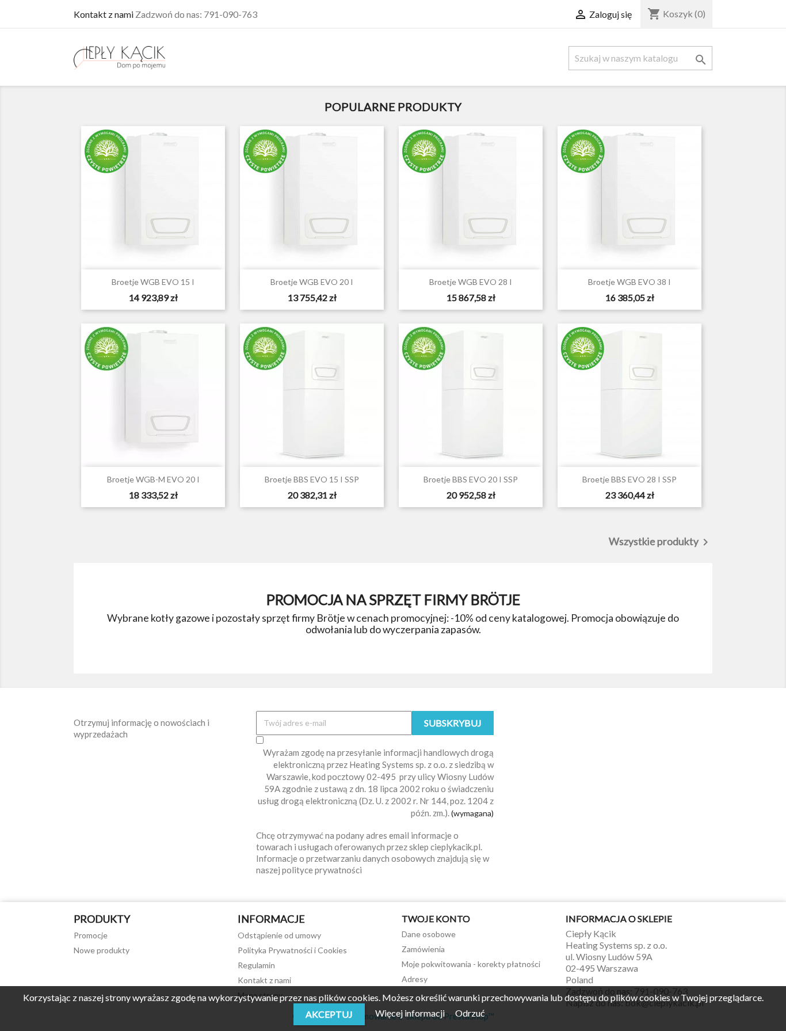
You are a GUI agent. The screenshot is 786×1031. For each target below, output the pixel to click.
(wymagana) (376, 782)
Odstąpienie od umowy (279, 935)
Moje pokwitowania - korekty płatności (471, 964)
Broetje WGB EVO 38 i (629, 282)
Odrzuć (469, 1012)
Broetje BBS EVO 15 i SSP (312, 479)
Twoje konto (436, 918)
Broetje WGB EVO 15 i (153, 282)
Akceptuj (329, 1014)
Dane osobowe (429, 934)
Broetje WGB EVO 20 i (311, 282)
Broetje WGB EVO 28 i (470, 282)
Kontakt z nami (103, 14)
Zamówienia (423, 949)
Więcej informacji (411, 1012)
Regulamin (256, 965)
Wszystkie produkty (660, 542)
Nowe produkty (101, 950)
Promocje (91, 935)
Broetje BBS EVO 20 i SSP (470, 479)
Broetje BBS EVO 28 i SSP (629, 479)
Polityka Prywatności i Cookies (292, 950)
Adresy (415, 979)
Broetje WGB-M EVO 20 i (153, 479)
